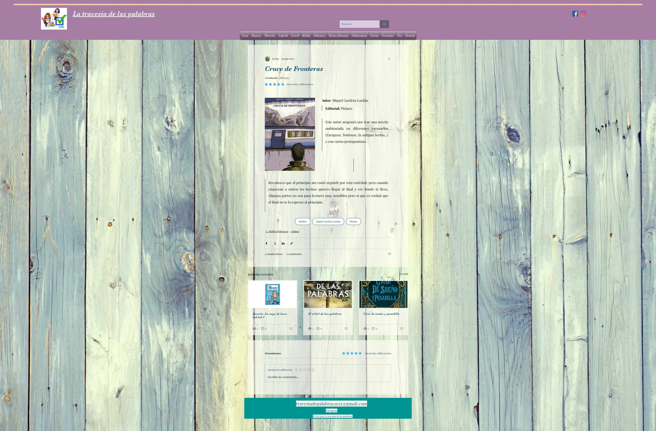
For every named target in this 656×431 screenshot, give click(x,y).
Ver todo (403, 273)
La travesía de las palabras (114, 14)
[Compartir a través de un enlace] (291, 243)
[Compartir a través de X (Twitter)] (274, 243)
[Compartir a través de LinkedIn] (283, 243)
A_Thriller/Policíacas (276, 231)
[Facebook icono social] (575, 14)
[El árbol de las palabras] (328, 294)
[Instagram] (583, 14)
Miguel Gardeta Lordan (328, 221)
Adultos (295, 231)
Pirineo (353, 221)
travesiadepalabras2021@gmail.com (331, 404)
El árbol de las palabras (325, 313)
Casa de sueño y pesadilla (381, 313)
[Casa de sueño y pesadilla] (383, 294)
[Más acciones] (389, 59)
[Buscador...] (384, 24)
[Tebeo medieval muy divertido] (273, 294)
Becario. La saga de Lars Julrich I (270, 315)
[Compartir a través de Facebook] (266, 243)
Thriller (303, 221)
